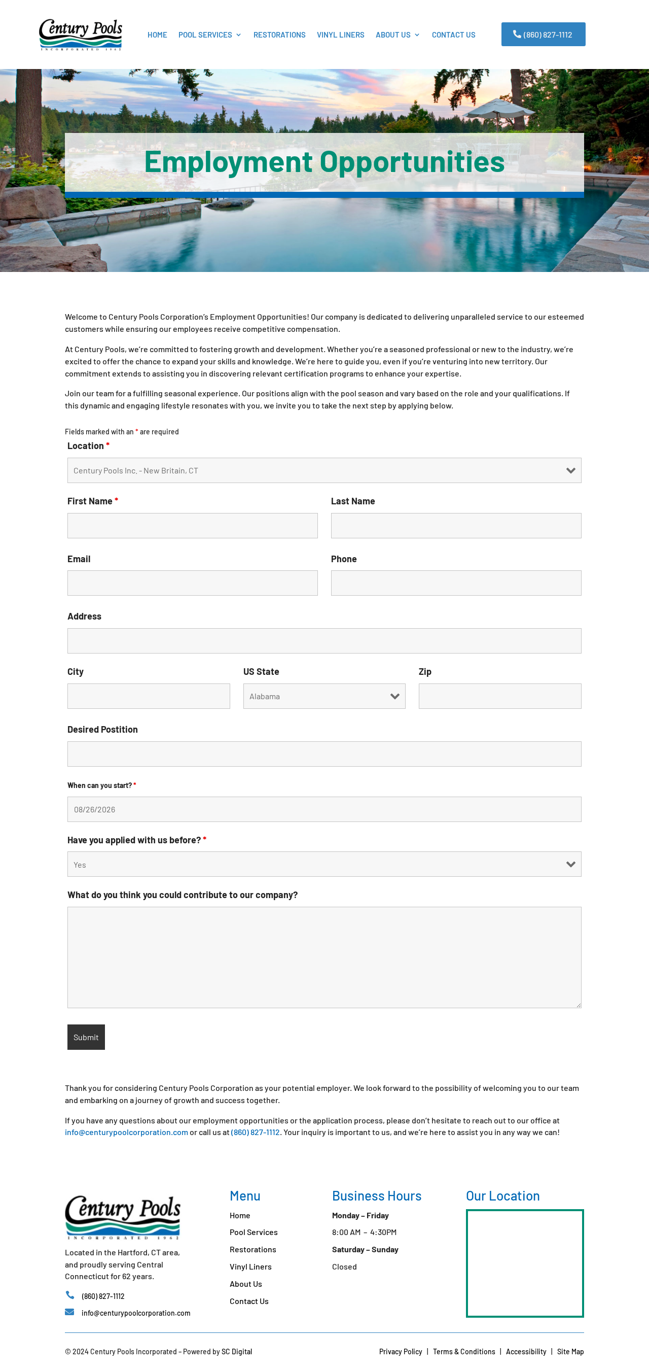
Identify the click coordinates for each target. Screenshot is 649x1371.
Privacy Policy (400, 1351)
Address (84, 616)
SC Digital (237, 1351)
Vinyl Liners (341, 34)
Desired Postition (102, 729)
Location (88, 445)
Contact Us (454, 34)
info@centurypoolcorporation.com (126, 1132)
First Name (92, 500)
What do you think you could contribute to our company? (182, 894)
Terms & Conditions (464, 1351)
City (75, 671)
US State (261, 671)
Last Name (353, 500)
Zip (425, 671)
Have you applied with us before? (136, 839)
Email (78, 558)
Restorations (280, 34)
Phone (344, 558)
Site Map (570, 1351)
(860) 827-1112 (548, 34)
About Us (393, 34)
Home (157, 34)
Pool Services (205, 34)
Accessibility (526, 1351)
